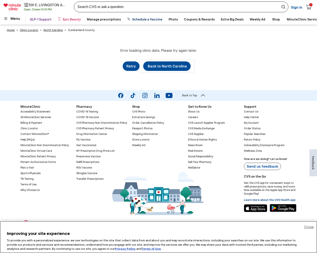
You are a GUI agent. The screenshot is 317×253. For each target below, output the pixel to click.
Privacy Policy (125, 248)
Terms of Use (151, 248)
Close (309, 227)
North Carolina (53, 30)
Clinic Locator (29, 30)
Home (11, 30)
